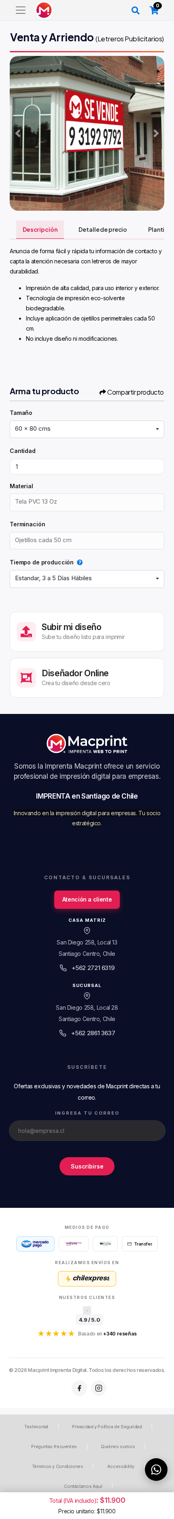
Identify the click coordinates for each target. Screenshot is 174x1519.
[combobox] (87, 429)
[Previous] (18, 133)
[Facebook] (79, 1388)
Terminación (27, 524)
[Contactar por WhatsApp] (156, 1469)
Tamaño (21, 412)
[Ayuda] (78, 562)
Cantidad (23, 450)
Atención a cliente (87, 899)
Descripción (40, 229)
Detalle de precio (103, 229)
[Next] (156, 133)
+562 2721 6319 (93, 968)
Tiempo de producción (42, 562)
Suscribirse (87, 1166)
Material (21, 486)
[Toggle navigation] (21, 10)
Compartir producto (135, 392)
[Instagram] (98, 1388)
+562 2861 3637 (93, 1033)
